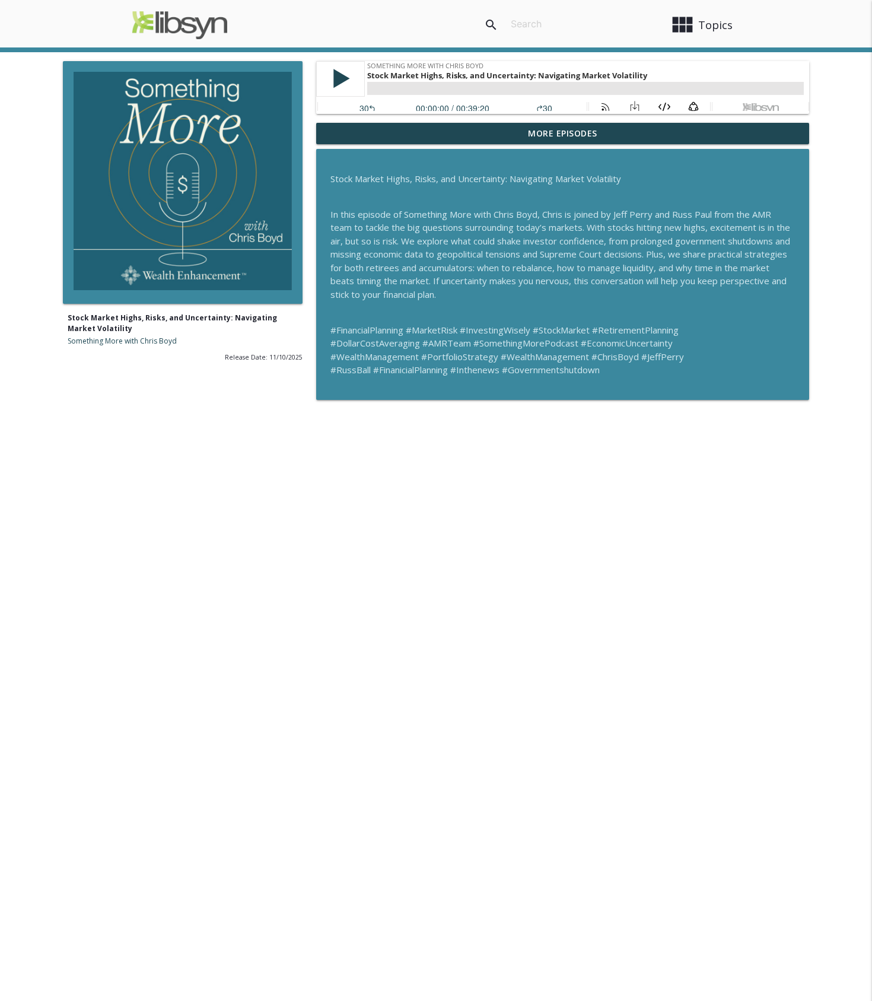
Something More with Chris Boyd (122, 341)
